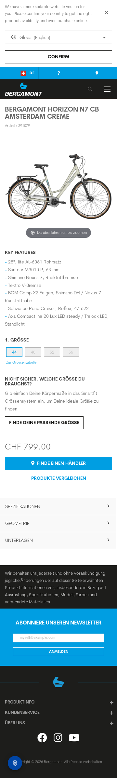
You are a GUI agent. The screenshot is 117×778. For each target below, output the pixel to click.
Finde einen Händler (61, 463)
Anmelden (58, 651)
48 (33, 352)
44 (14, 352)
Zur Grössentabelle (21, 362)
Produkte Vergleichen (58, 478)
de (32, 73)
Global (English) (34, 37)
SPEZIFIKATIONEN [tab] (22, 506)
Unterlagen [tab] (19, 540)
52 (52, 352)
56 (71, 352)
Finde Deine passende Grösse (44, 422)
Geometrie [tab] (17, 523)
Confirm (58, 57)
